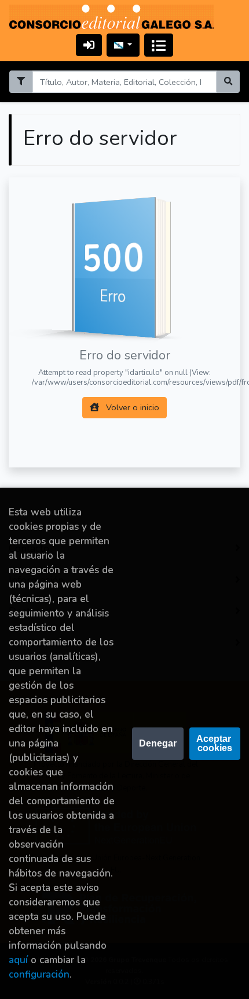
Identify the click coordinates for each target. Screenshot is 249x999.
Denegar (158, 743)
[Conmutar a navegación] (158, 45)
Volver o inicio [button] (131, 407)
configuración (39, 974)
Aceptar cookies (214, 743)
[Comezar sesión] (89, 44)
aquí (18, 960)
